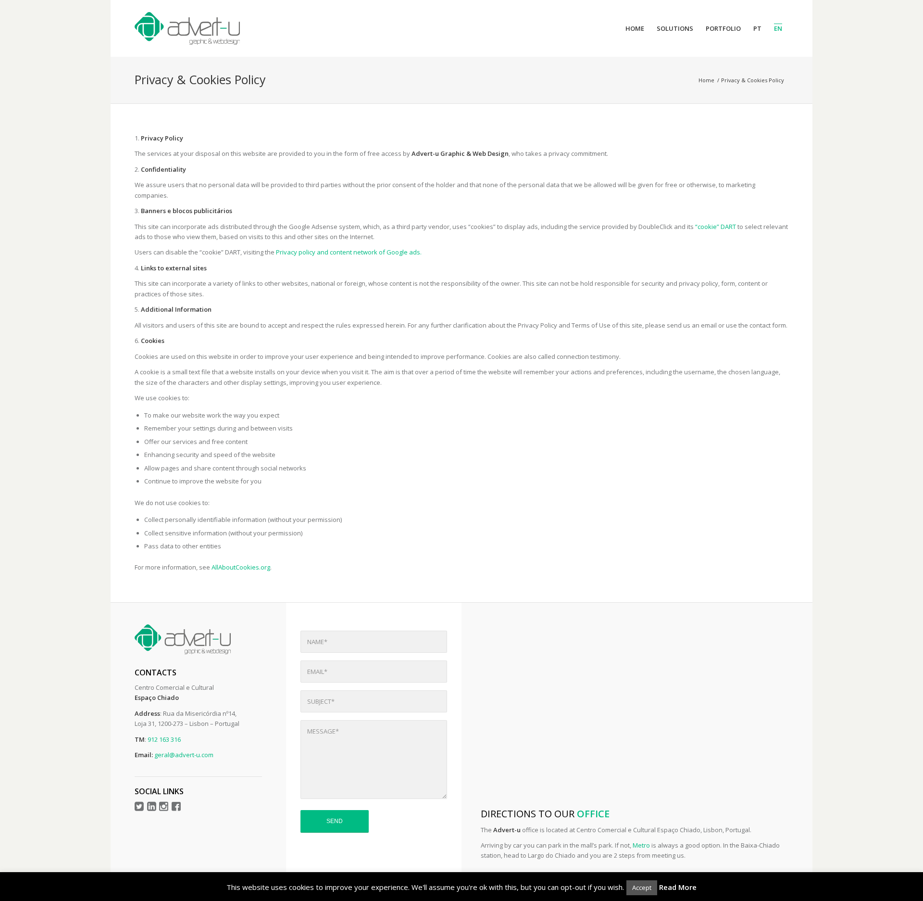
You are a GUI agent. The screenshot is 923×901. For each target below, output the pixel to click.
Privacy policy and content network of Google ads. (349, 252)
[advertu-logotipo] (187, 28)
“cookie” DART (716, 226)
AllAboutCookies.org (241, 567)
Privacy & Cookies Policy (200, 79)
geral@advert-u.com (183, 754)
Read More (678, 887)
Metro (641, 845)
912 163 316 (164, 739)
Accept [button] (641, 887)
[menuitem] (634, 28)
